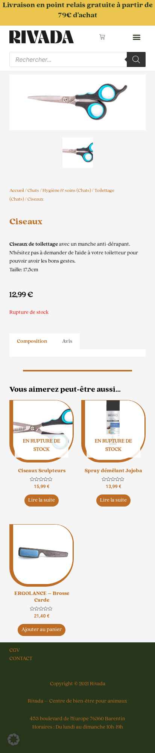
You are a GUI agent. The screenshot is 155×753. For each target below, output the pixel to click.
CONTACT (20, 658)
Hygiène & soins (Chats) (67, 190)
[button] (136, 37)
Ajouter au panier (41, 629)
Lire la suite (41, 500)
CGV (14, 650)
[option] (77, 102)
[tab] (32, 341)
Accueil (16, 190)
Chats (33, 190)
